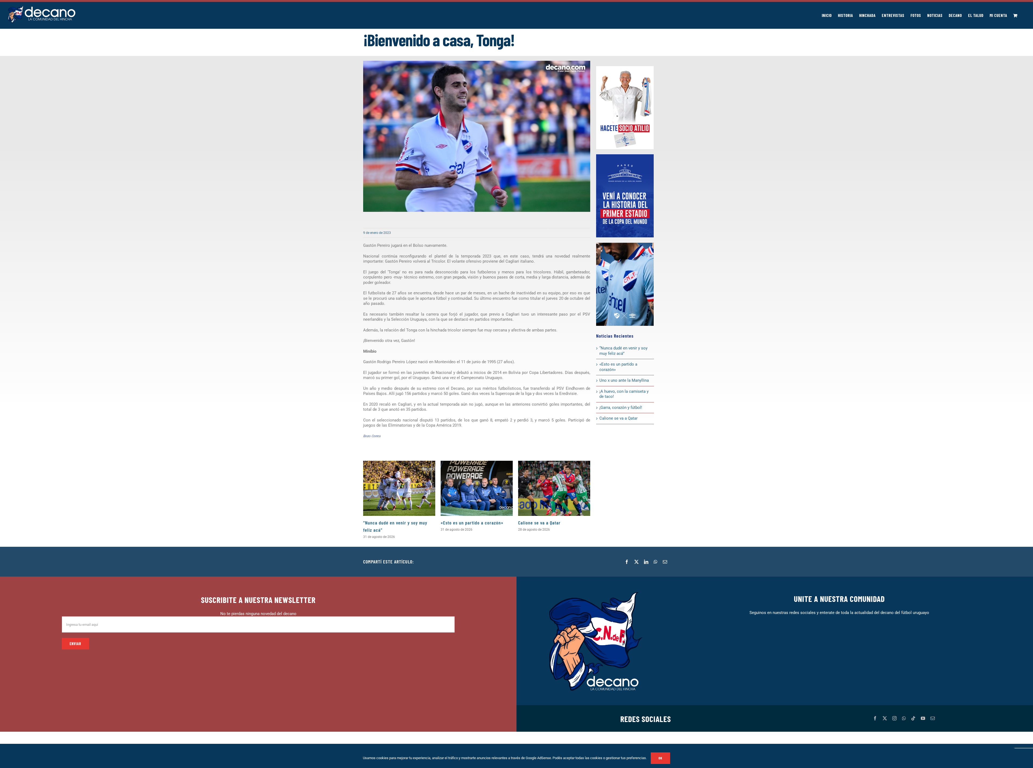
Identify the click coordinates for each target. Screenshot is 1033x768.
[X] (636, 561)
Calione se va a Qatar (539, 523)
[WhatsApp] (655, 561)
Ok (660, 758)
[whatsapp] (904, 718)
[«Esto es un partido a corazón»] (477, 488)
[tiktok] (913, 718)
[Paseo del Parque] (625, 156)
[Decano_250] (625, 244)
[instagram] (894, 718)
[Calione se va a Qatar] (554, 488)
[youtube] (923, 718)
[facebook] (875, 718)
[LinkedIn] (646, 561)
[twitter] (885, 718)
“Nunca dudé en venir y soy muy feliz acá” (623, 351)
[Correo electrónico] (665, 561)
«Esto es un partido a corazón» (472, 523)
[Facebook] (627, 561)
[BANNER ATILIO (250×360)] (625, 68)
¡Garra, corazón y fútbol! (620, 407)
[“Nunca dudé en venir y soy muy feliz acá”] (399, 488)
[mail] (933, 718)
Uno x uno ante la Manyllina (624, 380)
